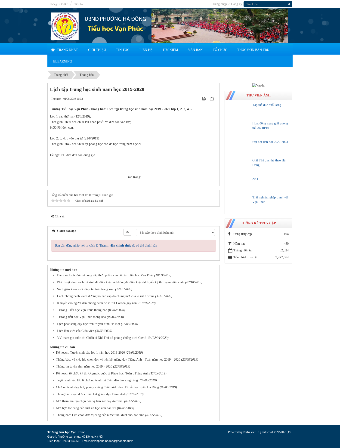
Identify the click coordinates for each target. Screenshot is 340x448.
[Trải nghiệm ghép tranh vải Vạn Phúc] (239, 203)
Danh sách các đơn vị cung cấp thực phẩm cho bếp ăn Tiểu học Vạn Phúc (105, 275)
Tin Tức (122, 50)
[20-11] (239, 185)
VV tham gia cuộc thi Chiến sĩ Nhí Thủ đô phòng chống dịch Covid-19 (104, 338)
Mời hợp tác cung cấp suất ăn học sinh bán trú (86, 408)
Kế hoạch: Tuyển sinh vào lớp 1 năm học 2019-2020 (90, 352)
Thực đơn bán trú (253, 50)
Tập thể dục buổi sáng (266, 105)
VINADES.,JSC (283, 432)
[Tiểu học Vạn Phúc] (65, 26)
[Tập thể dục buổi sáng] (239, 111)
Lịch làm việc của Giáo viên (75, 331)
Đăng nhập (220, 4)
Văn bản (195, 50)
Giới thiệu (97, 50)
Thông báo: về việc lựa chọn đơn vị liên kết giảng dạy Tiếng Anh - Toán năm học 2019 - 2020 (118, 359)
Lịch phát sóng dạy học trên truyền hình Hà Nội (88, 324)
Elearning (62, 61)
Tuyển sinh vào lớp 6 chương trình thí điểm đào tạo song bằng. (97, 380)
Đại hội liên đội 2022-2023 (270, 142)
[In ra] (204, 98)
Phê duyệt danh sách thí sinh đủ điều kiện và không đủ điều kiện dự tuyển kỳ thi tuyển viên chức (120, 282)
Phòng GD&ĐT (59, 4)
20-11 (256, 179)
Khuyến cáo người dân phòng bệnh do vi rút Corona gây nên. (97, 303)
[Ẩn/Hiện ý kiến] (127, 232)
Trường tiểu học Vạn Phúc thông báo (81, 317)
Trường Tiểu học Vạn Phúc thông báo (82, 310)
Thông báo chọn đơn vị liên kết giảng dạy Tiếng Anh (91, 394)
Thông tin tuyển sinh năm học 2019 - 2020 (84, 366)
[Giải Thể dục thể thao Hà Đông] (239, 166)
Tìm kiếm (170, 50)
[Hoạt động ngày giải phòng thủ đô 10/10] (239, 129)
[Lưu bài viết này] (212, 98)
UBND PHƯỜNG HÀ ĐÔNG (115, 19)
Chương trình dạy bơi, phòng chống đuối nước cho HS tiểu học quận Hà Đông (107, 387)
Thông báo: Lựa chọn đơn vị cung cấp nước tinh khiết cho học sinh (100, 415)
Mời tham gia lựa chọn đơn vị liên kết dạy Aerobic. (89, 401)
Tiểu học (79, 4)
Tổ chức (220, 50)
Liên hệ (145, 50)
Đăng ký (236, 4)
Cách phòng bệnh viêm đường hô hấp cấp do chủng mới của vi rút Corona (105, 296)
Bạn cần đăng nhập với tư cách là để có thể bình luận (106, 245)
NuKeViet (249, 432)
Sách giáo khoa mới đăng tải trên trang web (85, 289)
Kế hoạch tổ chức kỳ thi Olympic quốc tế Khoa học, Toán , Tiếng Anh (102, 373)
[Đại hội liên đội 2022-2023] (239, 148)
